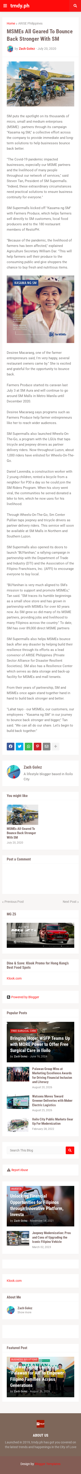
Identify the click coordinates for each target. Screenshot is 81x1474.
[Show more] (55, 746)
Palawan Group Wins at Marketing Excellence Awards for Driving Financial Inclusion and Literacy (52, 1075)
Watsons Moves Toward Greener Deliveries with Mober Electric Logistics (52, 1100)
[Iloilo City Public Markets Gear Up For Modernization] (18, 1124)
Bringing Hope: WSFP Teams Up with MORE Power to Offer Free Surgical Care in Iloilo (40, 1044)
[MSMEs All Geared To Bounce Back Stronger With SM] (22, 815)
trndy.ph (19, 6)
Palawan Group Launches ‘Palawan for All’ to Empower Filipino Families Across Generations (37, 1376)
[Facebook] (10, 746)
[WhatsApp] (28, 746)
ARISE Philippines (30, 23)
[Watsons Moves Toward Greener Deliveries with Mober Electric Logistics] (18, 1101)
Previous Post (14, 901)
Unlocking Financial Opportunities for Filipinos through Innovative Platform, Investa (36, 1205)
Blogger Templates (48, 1464)
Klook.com (14, 978)
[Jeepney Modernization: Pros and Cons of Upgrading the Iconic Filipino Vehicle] (18, 1238)
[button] (5, 6)
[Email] (46, 746)
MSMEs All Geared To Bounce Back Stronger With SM (21, 833)
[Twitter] (19, 746)
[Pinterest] (37, 746)
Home (11, 23)
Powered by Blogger (25, 997)
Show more (24, 1312)
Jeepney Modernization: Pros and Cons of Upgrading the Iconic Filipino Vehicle (51, 1237)
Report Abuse (19, 1170)
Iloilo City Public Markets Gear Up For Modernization (52, 1121)
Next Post (69, 901)
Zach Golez (33, 767)
